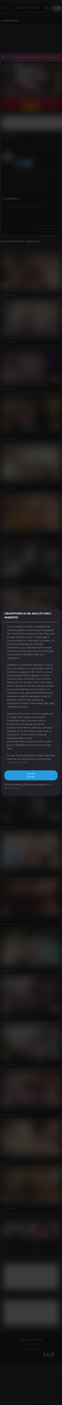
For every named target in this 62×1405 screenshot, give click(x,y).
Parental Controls (17, 762)
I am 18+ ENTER (31, 775)
